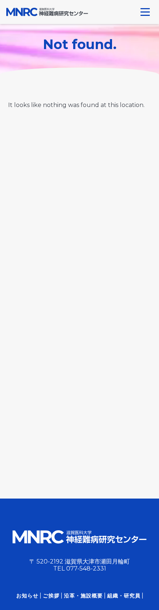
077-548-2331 (86, 568)
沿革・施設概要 (83, 595)
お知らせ (27, 595)
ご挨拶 (51, 595)
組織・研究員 (124, 595)
